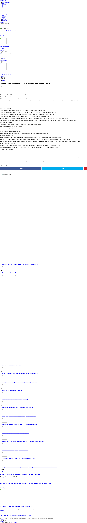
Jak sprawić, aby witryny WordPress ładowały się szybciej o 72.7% (18, 458)
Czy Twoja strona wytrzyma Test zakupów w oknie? (15, 515)
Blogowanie (4, 7)
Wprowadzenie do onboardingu (4, 46)
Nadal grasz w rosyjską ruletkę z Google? (12, 390)
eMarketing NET (3, 0)
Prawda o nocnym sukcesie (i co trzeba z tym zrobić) (15, 399)
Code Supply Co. (13, 522)
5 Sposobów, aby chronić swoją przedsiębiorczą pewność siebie (17, 407)
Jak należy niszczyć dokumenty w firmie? (6, 56)
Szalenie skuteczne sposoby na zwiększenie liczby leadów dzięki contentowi (20, 373)
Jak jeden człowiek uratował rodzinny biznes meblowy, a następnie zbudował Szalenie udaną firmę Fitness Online (29, 467)
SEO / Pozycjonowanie (6, 2)
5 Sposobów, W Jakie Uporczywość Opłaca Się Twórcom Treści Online (19, 424)
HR (3, 3)
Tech (3, 6)
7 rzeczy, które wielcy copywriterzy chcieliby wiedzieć (15, 450)
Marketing (4, 4)
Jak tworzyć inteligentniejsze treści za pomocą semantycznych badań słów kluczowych (26, 483)
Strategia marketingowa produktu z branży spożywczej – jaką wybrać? (19, 382)
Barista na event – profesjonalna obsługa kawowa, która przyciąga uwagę (10, 30)
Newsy (3, 58)
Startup (3, 5)
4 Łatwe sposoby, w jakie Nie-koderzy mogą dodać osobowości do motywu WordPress (23, 441)
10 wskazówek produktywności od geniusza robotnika (15, 433)
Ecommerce (4, 8)
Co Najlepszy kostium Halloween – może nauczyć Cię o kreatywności (19, 416)
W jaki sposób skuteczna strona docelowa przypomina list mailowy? (20, 474)
